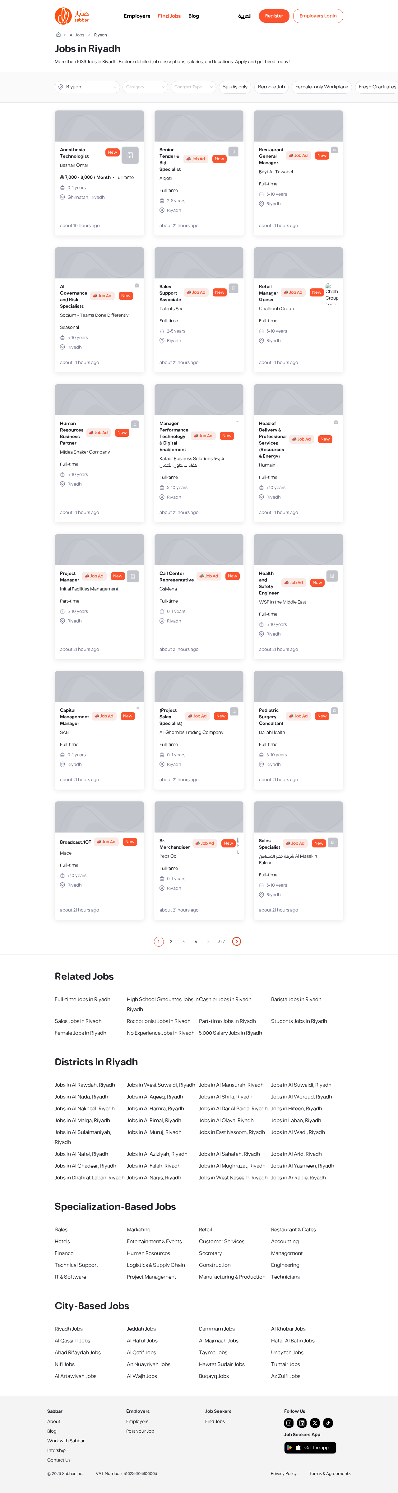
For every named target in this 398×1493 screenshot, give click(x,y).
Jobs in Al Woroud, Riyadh (301, 1097)
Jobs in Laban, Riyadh (296, 1121)
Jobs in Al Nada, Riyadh (81, 1097)
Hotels (62, 1242)
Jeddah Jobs (141, 1329)
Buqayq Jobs (214, 1376)
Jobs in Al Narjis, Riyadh (154, 1178)
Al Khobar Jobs (288, 1329)
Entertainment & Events (154, 1242)
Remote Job (271, 87)
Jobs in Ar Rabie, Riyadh (298, 1178)
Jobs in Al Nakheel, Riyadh (85, 1109)
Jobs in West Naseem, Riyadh (233, 1178)
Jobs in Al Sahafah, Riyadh (229, 1154)
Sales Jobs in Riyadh (78, 1021)
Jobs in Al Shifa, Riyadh (225, 1097)
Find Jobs (169, 16)
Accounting (285, 1242)
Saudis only (235, 87)
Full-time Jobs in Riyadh (82, 1000)
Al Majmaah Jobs (218, 1341)
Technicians (285, 1277)
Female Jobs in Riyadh (80, 1033)
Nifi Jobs (65, 1364)
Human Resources (148, 1253)
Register (274, 16)
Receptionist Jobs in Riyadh (159, 1021)
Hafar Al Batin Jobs (293, 1341)
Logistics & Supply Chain (156, 1265)
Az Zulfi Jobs (285, 1376)
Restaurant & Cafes (293, 1230)
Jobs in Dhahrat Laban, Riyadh (90, 1178)
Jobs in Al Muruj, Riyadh (154, 1132)
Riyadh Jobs (69, 1329)
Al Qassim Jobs (72, 1341)
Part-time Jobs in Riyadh (227, 1021)
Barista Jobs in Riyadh (296, 1000)
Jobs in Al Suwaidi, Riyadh (301, 1085)
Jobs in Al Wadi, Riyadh (298, 1132)
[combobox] (150, 87)
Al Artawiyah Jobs (75, 1376)
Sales (61, 1230)
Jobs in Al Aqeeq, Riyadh (155, 1097)
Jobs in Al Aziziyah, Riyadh (157, 1154)
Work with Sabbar (66, 1441)
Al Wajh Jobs (142, 1376)
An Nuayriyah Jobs (148, 1364)
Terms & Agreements (330, 1473)
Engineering (285, 1265)
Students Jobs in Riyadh (299, 1021)
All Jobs (77, 35)
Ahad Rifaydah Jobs (78, 1353)
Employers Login (318, 16)
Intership (56, 1450)
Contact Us (59, 1460)
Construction (215, 1265)
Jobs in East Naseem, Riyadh (232, 1132)
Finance (64, 1253)
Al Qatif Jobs (141, 1353)
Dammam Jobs (217, 1329)
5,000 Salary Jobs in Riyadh (230, 1033)
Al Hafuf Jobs (142, 1341)
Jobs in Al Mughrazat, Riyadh (232, 1166)
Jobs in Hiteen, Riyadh (296, 1109)
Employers (137, 16)
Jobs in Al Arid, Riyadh (296, 1154)
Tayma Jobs (213, 1353)
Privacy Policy (284, 1473)
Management (287, 1253)
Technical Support (76, 1265)
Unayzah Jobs (287, 1353)
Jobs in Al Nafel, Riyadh (81, 1154)
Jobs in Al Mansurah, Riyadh (231, 1085)
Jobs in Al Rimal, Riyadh (154, 1121)
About (53, 1421)
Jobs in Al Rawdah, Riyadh (85, 1085)
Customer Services (221, 1242)
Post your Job (140, 1431)
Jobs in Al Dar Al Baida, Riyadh (233, 1109)
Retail (205, 1230)
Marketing (138, 1230)
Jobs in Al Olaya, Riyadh (226, 1121)
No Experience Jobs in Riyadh (161, 1033)
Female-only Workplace (321, 87)
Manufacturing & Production (232, 1277)
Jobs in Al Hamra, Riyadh (155, 1109)
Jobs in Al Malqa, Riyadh (82, 1121)
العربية (245, 16)
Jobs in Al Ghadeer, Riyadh (85, 1166)
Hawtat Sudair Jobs (222, 1364)
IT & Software (70, 1277)
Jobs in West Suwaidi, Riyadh (161, 1085)
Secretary (210, 1253)
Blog (193, 16)
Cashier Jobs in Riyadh (225, 1000)
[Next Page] (237, 942)
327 (221, 941)
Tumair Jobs (285, 1364)
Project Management (151, 1277)
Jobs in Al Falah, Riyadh (154, 1166)
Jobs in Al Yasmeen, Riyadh (302, 1166)
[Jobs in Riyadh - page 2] (237, 941)
